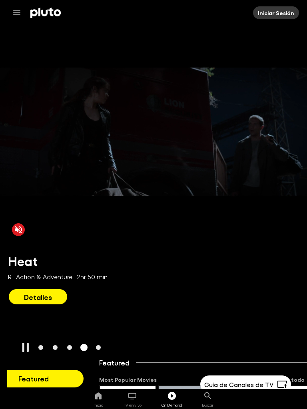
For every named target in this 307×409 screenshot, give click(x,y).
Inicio (98, 405)
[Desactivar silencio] (18, 229)
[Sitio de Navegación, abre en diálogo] (19, 12)
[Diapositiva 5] (98, 347)
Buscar (207, 405)
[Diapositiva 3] (69, 347)
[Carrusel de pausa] (25, 347)
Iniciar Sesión (276, 13)
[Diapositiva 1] (40, 347)
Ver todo (293, 379)
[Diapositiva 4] (84, 347)
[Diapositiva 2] (55, 347)
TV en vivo (132, 405)
